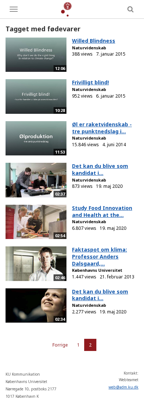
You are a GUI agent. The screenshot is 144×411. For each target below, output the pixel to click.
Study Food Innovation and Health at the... (102, 211)
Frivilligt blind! (90, 82)
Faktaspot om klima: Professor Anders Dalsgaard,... (99, 256)
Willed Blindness (93, 40)
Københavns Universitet (97, 270)
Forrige (60, 345)
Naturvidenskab (89, 47)
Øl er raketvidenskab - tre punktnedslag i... (102, 128)
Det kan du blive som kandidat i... (100, 169)
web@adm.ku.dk (123, 387)
